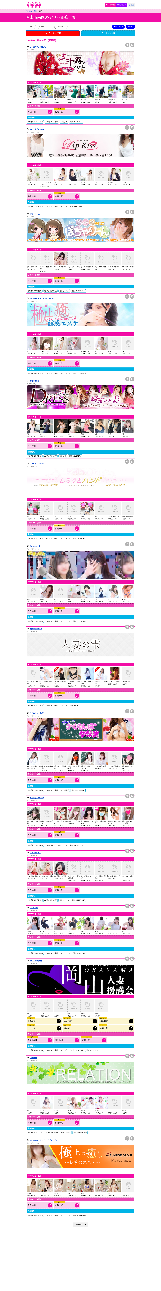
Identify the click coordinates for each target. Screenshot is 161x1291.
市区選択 (130, 27)
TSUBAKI (34, 908)
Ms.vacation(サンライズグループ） (44, 1140)
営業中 (31, 27)
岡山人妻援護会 (36, 961)
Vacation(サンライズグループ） (42, 298)
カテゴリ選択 (118, 27)
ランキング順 (53, 33)
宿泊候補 (110, 5)
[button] (80, 65)
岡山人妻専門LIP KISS (38, 129)
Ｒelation (33, 1058)
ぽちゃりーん (35, 214)
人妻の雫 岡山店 (36, 629)
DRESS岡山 (34, 381)
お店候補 (121, 5)
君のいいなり (35, 546)
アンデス (29, 11)
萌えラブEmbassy (37, 798)
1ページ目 (81, 1224)
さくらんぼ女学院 (37, 713)
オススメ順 (108, 33)
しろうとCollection (37, 463)
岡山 (35, 11)
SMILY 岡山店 (35, 853)
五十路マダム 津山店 (38, 47)
